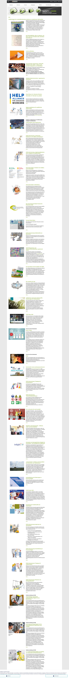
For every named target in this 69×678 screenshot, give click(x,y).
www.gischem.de (39, 253)
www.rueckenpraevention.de (36, 368)
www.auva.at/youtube (37, 115)
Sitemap (51, 1)
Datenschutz (60, 1)
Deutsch (14, 1)
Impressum (55, 1)
